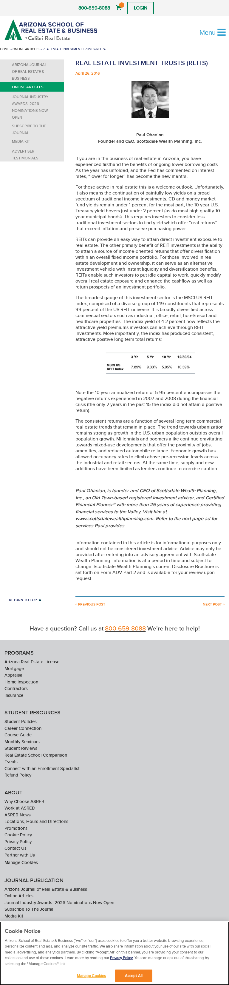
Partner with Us (19, 855)
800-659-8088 (94, 7)
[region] (114, 953)
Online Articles (26, 49)
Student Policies (20, 721)
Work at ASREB (19, 808)
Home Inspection (21, 682)
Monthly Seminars (22, 741)
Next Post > (214, 604)
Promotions (15, 828)
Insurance (13, 695)
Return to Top (23, 599)
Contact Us (15, 848)
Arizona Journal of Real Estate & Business (29, 71)
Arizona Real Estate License (31, 661)
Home (4, 49)
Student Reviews (20, 748)
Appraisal (14, 675)
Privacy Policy (18, 841)
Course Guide (18, 735)
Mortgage (14, 668)
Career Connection (22, 728)
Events (11, 761)
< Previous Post (90, 604)
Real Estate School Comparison (35, 755)
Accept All (134, 975)
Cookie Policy (18, 835)
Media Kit (21, 141)
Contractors (16, 688)
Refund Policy (17, 775)
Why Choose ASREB (24, 801)
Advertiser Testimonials (25, 154)
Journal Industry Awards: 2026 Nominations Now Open (30, 107)
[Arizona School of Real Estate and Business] (51, 29)
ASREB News (17, 815)
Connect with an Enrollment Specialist (42, 768)
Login (140, 7)
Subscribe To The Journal (29, 129)
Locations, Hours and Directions (36, 821)
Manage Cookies (21, 862)
